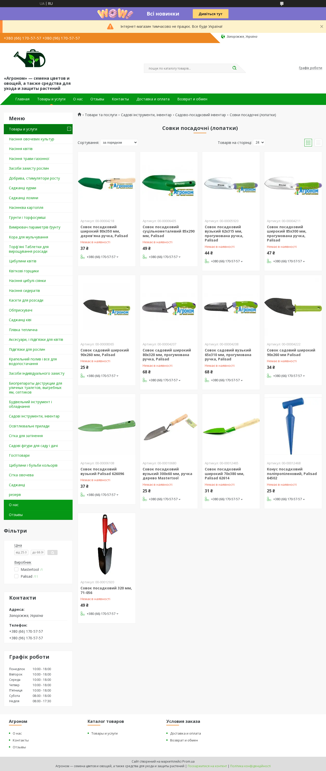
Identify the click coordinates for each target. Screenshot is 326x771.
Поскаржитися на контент (207, 766)
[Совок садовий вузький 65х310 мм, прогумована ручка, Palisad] (231, 307)
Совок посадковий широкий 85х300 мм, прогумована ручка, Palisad (286, 233)
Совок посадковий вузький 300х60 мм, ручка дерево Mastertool (167, 473)
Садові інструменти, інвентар (34, 416)
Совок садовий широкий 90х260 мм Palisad (291, 352)
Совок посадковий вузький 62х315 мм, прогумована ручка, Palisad (224, 233)
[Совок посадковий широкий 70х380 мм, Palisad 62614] (231, 426)
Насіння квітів (21, 148)
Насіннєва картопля (26, 207)
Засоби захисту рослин (29, 168)
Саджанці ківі (20, 319)
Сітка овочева (21, 474)
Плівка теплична (23, 329)
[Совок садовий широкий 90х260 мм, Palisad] (106, 307)
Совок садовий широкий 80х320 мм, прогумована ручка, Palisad (167, 354)
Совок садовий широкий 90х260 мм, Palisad (104, 352)
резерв (15, 494)
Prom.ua (188, 761)
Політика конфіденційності (250, 766)
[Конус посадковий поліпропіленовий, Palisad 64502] (293, 426)
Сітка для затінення (26, 435)
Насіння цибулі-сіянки (27, 280)
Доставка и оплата (153, 99)
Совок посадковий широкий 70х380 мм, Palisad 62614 (224, 473)
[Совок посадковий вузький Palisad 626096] (106, 426)
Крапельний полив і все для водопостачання (33, 361)
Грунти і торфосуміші (27, 217)
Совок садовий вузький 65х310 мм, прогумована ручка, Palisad (228, 354)
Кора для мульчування (28, 237)
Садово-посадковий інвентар (200, 115)
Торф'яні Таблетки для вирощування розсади (29, 249)
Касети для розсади (26, 300)
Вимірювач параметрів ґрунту (34, 227)
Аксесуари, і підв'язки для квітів (36, 339)
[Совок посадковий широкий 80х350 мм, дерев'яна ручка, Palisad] (106, 183)
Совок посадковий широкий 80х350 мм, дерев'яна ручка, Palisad (104, 231)
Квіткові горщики (24, 270)
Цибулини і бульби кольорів (33, 465)
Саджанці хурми (22, 187)
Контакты (120, 99)
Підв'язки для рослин (27, 349)
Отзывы (97, 99)
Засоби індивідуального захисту (36, 373)
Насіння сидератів (24, 290)
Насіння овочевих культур (31, 139)
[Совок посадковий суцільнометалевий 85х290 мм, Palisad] (169, 183)
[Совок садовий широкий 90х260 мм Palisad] (293, 307)
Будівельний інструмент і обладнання (30, 404)
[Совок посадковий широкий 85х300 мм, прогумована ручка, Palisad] (293, 183)
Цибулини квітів (22, 261)
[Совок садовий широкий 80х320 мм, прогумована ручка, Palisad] (169, 307)
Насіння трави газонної (29, 158)
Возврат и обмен (192, 99)
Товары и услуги (51, 99)
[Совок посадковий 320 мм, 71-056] (106, 545)
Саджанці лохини (23, 197)
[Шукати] (234, 68)
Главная (22, 99)
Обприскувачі (20, 310)
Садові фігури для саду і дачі (33, 445)
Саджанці (17, 484)
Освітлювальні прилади (29, 426)
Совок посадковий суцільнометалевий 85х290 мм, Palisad (169, 231)
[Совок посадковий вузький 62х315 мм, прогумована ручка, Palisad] (231, 183)
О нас (78, 99)
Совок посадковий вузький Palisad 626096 (102, 471)
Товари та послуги (101, 115)
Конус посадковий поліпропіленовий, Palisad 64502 (292, 473)
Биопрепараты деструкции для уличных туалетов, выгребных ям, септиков (35, 388)
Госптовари (19, 455)
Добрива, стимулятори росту (34, 178)
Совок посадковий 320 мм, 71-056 (106, 590)
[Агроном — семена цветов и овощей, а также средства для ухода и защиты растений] (26, 58)
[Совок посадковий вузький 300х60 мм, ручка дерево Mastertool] (169, 426)
